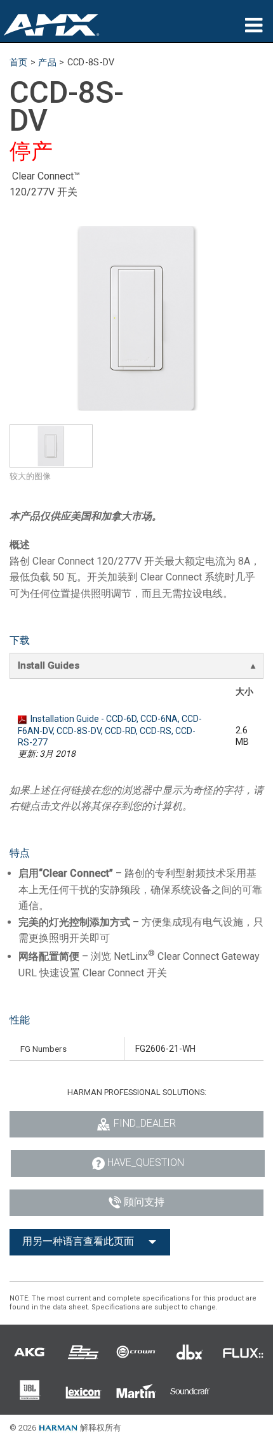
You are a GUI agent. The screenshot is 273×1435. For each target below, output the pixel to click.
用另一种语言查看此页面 (78, 1241)
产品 (47, 62)
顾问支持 (144, 1202)
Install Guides (48, 665)
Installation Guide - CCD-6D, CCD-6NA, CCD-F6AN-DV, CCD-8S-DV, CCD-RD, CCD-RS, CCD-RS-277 (110, 730)
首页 (19, 62)
